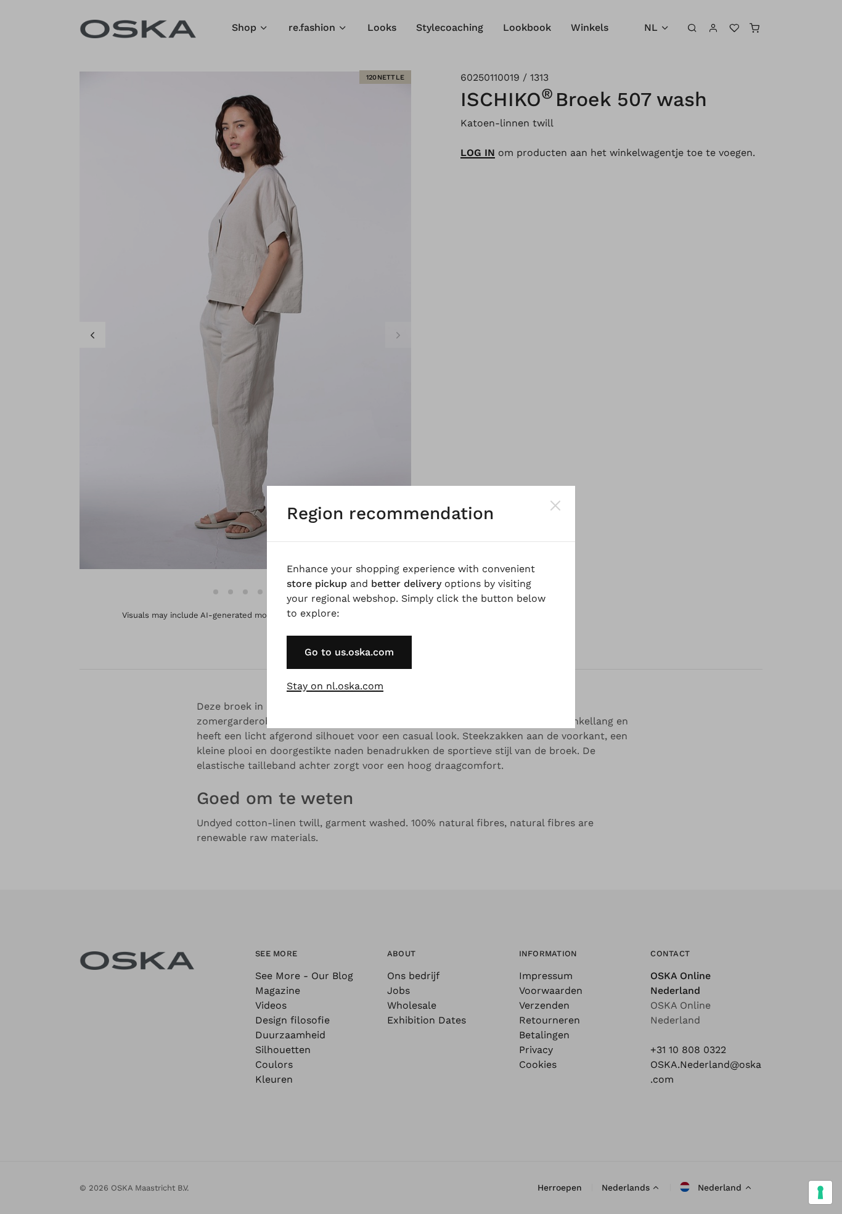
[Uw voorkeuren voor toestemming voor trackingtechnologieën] (820, 1192)
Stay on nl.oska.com (335, 686)
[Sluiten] (555, 505)
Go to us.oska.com (349, 652)
